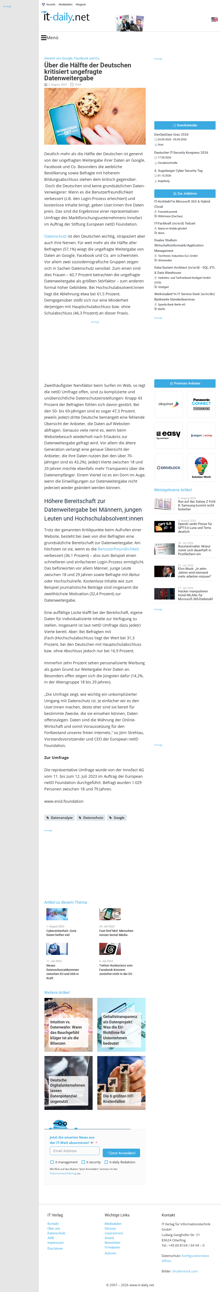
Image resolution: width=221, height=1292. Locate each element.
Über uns (53, 1228)
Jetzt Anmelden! (123, 1153)
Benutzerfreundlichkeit (118, 549)
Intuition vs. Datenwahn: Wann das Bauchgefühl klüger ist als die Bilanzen (66, 1033)
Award (109, 1238)
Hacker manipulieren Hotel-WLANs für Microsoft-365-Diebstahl (195, 595)
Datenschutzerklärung (63, 1173)
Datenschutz (55, 236)
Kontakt (53, 1224)
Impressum (55, 1243)
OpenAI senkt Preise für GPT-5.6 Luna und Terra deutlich (195, 528)
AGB (50, 1238)
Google (119, 817)
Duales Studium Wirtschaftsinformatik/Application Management (179, 245)
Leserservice (114, 1233)
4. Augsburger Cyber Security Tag (178, 171)
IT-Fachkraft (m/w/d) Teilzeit (174, 223)
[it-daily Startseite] (73, 17)
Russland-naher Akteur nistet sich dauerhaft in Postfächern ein (194, 550)
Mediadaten (113, 1224)
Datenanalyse (62, 817)
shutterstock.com (185, 1271)
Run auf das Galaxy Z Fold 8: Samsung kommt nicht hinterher (196, 505)
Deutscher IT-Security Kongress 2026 (181, 153)
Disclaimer (55, 1248)
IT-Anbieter (112, 1247)
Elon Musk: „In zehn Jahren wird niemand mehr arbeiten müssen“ (194, 572)
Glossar (110, 1228)
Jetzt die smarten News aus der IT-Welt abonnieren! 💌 (72, 1140)
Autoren (110, 1253)
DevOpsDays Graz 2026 (171, 134)
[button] (49, 38)
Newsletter (112, 1243)
